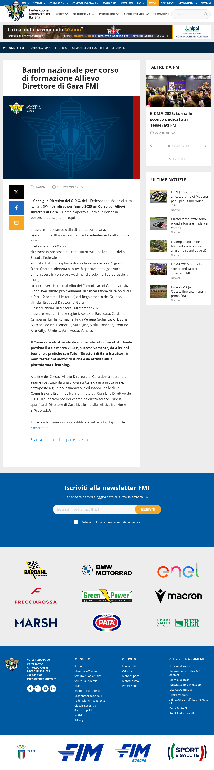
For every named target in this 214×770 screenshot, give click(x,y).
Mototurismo (81, 13)
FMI (24, 3)
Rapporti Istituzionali (87, 691)
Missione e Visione (85, 671)
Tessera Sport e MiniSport (185, 685)
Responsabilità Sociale (88, 696)
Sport (60, 13)
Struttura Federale (85, 681)
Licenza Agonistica (180, 690)
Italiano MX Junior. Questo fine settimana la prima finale (188, 291)
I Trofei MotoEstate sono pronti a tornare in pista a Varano (189, 223)
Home (11, 48)
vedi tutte (178, 159)
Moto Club (109, 3)
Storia (78, 666)
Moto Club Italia (179, 680)
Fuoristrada (129, 666)
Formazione (161, 13)
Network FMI (186, 3)
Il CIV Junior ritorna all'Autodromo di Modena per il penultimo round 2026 (189, 198)
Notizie (41, 187)
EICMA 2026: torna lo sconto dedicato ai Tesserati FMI (171, 119)
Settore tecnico (134, 13)
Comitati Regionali (84, 3)
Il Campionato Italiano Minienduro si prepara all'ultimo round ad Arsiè (188, 246)
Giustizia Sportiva (85, 705)
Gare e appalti (83, 710)
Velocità (127, 671)
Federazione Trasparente (89, 700)
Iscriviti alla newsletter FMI (107, 487)
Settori (37, 3)
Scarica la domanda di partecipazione (60, 439)
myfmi (153, 3)
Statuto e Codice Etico (88, 676)
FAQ (139, 3)
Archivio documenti (181, 713)
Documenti (167, 3)
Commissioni (57, 3)
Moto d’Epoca (130, 676)
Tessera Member (179, 666)
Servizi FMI (126, 3)
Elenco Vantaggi (179, 695)
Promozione (107, 13)
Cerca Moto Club (179, 708)
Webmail (206, 3)
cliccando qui (41, 427)
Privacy (78, 720)
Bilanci (78, 686)
